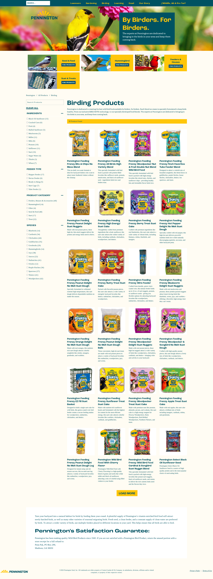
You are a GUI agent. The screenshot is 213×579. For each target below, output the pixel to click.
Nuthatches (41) (35, 260)
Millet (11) (33, 137)
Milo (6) (32, 141)
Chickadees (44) (35, 238)
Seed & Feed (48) (35, 212)
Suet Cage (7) (34, 186)
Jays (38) (32, 253)
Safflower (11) (34, 148)
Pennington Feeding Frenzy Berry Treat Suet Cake (142, 223)
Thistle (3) (33, 159)
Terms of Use (207, 571)
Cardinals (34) (34, 234)
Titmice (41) (33, 275)
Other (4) (32, 208)
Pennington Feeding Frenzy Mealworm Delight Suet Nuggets (171, 282)
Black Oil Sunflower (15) (38, 119)
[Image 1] (44, 15)
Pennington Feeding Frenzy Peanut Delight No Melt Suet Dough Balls (110, 343)
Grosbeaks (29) (35, 245)
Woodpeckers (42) (36, 279)
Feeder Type (34, 169)
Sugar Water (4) (35, 156)
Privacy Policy (195, 571)
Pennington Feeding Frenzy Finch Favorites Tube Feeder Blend (172, 164)
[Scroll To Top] (202, 566)
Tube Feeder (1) (35, 189)
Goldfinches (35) (35, 242)
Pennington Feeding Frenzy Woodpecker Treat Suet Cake (140, 401)
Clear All (32, 108)
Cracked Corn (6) (35, 122)
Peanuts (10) (33, 145)
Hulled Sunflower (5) (37, 130)
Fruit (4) (32, 126)
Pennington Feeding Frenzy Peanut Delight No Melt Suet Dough (79, 282)
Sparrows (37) (34, 271)
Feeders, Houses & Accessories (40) (43, 201)
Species (31, 225)
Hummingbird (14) (36, 204)
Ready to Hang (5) (36, 182)
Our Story (144, 3)
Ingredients (34, 113)
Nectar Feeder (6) (35, 178)
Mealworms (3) (35, 133)
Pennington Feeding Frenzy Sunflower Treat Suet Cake (111, 401)
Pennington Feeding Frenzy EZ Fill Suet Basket (78, 401)
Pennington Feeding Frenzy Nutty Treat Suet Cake (111, 282)
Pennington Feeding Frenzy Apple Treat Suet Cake (173, 401)
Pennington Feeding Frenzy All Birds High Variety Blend (109, 164)
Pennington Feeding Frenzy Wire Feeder (140, 281)
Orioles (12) (33, 264)
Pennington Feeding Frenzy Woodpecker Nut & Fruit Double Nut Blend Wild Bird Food (142, 166)
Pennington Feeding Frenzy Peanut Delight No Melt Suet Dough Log (80, 462)
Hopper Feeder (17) (36, 175)
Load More (127, 493)
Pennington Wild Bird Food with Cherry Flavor (109, 462)
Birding (105, 3)
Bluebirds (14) (34, 231)
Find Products (68, 65)
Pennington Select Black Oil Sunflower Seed (173, 461)
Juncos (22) (33, 256)
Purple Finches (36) (36, 267)
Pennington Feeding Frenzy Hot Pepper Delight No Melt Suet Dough (171, 225)
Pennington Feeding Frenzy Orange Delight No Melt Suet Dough (79, 341)
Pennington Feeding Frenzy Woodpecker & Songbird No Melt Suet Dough (172, 343)
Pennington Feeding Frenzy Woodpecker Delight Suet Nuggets (140, 341)
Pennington (30, 95)
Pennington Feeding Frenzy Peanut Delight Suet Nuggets (79, 223)
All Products (43, 95)
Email (131, 3)
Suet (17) (32, 215)
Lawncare (75, 3)
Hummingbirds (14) (36, 249)
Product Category (38, 195)
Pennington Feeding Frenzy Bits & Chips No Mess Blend (80, 164)
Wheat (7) (32, 163)
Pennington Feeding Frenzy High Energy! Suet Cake (109, 223)
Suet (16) (32, 152)
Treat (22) (32, 219)
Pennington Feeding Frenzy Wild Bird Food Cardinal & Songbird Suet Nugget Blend (141, 464)
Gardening (91, 3)
